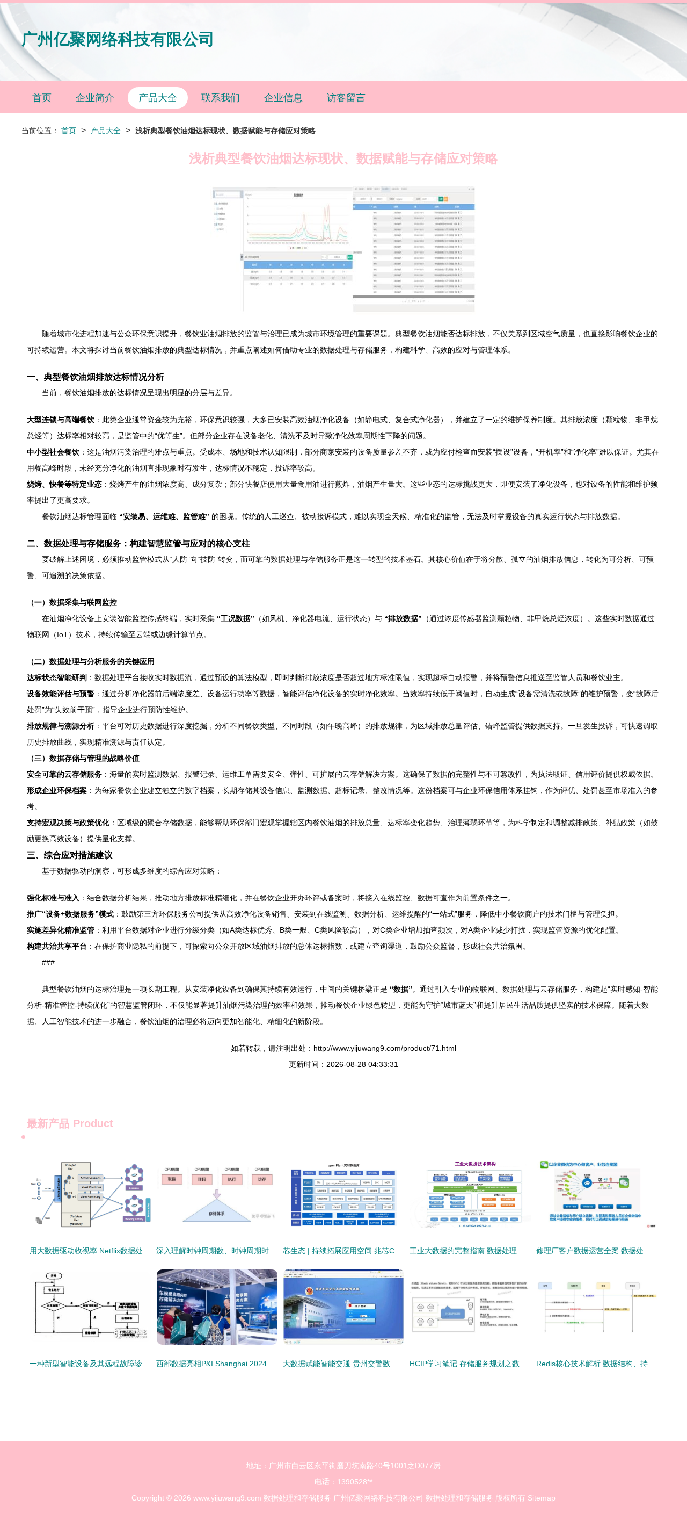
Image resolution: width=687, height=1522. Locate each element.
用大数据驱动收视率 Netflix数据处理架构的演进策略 (116, 1250)
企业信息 (283, 97)
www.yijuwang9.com (227, 1498)
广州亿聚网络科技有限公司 (118, 39)
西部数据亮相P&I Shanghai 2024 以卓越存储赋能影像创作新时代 (265, 1363)
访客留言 (346, 97)
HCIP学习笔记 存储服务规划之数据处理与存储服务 (495, 1363)
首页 (42, 97)
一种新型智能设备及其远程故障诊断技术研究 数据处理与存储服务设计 (147, 1363)
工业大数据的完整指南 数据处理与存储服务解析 (489, 1250)
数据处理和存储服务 (297, 1498)
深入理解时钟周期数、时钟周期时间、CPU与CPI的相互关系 (256, 1250)
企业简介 (95, 97)
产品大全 (157, 97)
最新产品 (48, 1123)
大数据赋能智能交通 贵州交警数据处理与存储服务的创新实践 (385, 1363)
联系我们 (220, 97)
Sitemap (542, 1498)
